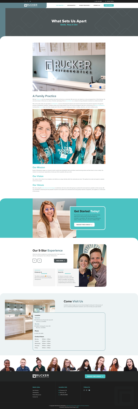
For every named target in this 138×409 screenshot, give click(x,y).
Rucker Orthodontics (99, 105)
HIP (78, 407)
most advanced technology (48, 188)
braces (40, 107)
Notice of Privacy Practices (83, 405)
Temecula (39, 99)
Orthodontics (71, 5)
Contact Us (97, 5)
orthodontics (55, 104)
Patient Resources (84, 5)
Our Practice (59, 5)
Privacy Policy (74, 405)
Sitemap (68, 405)
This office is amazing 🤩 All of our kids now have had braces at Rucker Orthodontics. (43, 277)
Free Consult (108, 5)
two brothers (69, 101)
